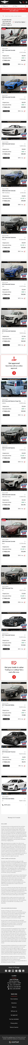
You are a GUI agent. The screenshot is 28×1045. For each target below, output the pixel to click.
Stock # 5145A (5, 703)
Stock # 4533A (5, 750)
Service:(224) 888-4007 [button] (15, 987)
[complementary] (23, 1040)
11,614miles (23, 99)
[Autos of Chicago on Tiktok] (19, 971)
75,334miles (23, 333)
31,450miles (23, 450)
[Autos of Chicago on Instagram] (15, 971)
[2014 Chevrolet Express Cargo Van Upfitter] (14, 387)
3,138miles (23, 192)
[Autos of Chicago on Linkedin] (22, 971)
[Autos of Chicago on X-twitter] (9, 971)
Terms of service (14, 1027)
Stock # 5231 (5, 95)
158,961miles (22, 800)
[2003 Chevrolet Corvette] (14, 528)
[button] (20, 2)
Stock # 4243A (5, 539)
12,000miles (23, 146)
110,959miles (22, 403)
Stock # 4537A (5, 796)
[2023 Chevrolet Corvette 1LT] (14, 83)
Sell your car (14, 1011)
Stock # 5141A (5, 633)
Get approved (14, 1015)
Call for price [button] (7, 805)
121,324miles (22, 239)
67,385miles (23, 496)
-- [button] (25, 805)
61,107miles (23, 286)
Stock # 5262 (5, 48)
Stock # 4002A (5, 586)
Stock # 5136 (5, 282)
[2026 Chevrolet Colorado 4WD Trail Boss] (14, 177)
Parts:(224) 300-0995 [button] (15, 988)
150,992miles (22, 707)
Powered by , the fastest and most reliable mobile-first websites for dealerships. (14, 1038)
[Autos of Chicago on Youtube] (12, 971)
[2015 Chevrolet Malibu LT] (14, 785)
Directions (14, 1003)
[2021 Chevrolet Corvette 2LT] (14, 37)
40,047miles (23, 590)
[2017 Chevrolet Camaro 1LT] (14, 621)
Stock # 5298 (5, 329)
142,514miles (22, 754)
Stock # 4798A (5, 188)
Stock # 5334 (5, 399)
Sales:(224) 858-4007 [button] (15, 985)
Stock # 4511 (5, 446)
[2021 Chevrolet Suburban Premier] (14, 224)
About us (14, 1007)
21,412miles (23, 52)
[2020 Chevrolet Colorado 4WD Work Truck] (14, 481)
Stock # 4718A (5, 235)
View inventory (14, 999)
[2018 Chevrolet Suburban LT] (14, 317)
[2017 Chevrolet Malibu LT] (14, 691)
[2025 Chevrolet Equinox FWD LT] (14, 434)
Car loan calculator (14, 1019)
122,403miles (22, 637)
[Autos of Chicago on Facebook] (5, 971)
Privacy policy (14, 1023)
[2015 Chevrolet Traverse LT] (14, 738)
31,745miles (23, 543)
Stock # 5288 (5, 492)
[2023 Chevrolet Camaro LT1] (14, 130)
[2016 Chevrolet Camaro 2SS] (14, 270)
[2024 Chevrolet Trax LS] (14, 575)
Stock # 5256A (5, 142)
